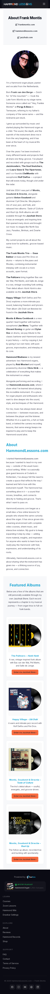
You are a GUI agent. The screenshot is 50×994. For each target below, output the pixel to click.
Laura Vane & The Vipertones (25, 169)
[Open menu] (44, 4)
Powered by (20, 877)
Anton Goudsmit (22, 197)
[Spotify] (31, 987)
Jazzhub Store (34, 215)
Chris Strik (32, 368)
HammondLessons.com (22, 385)
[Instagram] (18, 987)
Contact (6, 959)
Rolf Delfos (24, 177)
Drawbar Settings (10, 915)
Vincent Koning (14, 329)
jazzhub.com (26, 37)
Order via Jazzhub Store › (25, 672)
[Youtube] (25, 987)
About (5, 928)
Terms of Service (11, 963)
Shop (5, 941)
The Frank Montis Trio (17, 253)
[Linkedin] (37, 987)
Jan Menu (23, 325)
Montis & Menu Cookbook (19, 318)
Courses (6, 901)
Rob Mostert (22, 364)
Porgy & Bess (24, 106)
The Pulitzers (13, 277)
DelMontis (28, 173)
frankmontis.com (26, 24)
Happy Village (13, 297)
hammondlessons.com (26, 31)
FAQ (5, 954)
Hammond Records (11, 937)
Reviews (7, 932)
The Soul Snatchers (32, 166)
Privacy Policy (9, 968)
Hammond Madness (16, 357)
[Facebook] (12, 987)
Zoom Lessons (9, 906)
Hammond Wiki (9, 910)
